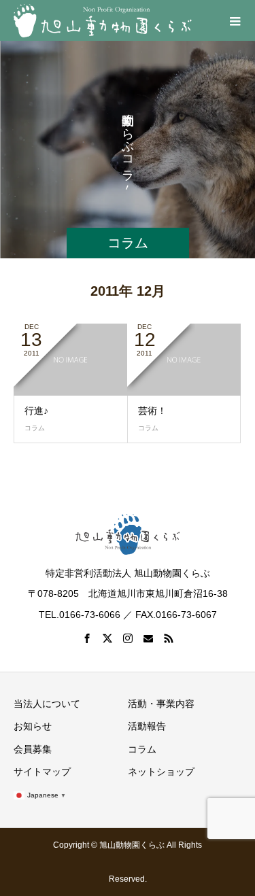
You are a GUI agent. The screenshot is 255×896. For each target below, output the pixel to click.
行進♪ (36, 410)
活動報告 (147, 726)
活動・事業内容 (161, 703)
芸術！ (152, 410)
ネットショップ (161, 771)
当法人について (47, 703)
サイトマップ (42, 771)
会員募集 (33, 749)
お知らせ (33, 726)
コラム (34, 428)
